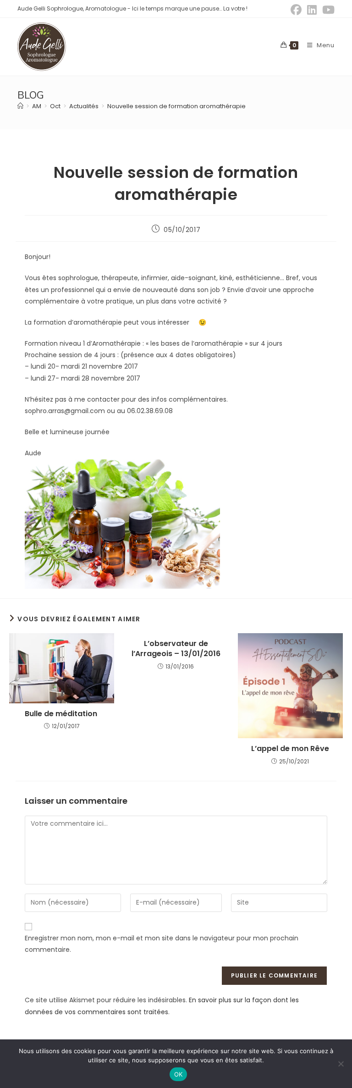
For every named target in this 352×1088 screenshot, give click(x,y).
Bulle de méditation (62, 714)
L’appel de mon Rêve (290, 749)
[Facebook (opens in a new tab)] (296, 9)
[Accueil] (20, 106)
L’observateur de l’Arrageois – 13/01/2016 (176, 649)
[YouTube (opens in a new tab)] (327, 9)
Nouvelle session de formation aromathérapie (176, 106)
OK (178, 1074)
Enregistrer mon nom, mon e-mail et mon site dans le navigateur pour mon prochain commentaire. (161, 943)
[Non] (340, 1063)
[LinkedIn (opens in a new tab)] (311, 9)
